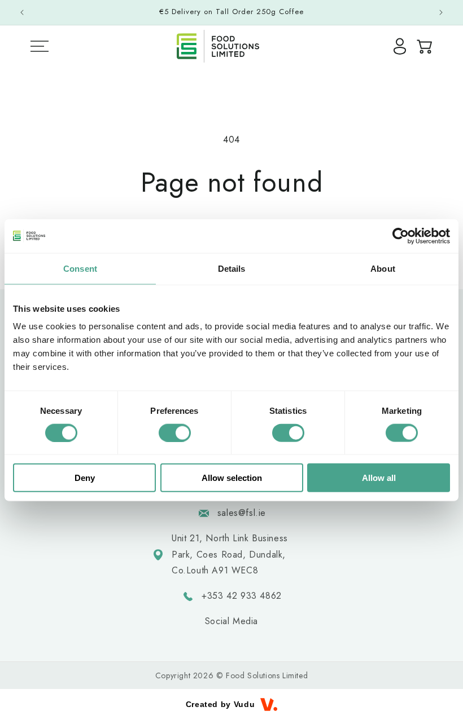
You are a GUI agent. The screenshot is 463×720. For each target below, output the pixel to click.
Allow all (379, 478)
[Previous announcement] (22, 12)
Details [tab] (232, 268)
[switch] (175, 432)
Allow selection (232, 478)
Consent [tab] (80, 268)
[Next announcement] (441, 12)
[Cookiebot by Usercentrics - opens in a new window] (400, 235)
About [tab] (382, 268)
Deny (85, 478)
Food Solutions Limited (267, 675)
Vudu (244, 704)
